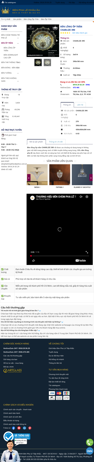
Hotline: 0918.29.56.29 (42, 2)
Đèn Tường (6, 73)
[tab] (67, 105)
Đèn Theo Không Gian (9, 79)
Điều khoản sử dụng (11, 420)
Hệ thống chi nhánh (86, 2)
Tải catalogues (10, 2)
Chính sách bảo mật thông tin (14, 424)
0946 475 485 (6, 169)
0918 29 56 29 (13, 166)
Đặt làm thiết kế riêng (57, 382)
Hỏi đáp (72, 2)
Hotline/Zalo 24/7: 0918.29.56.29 (16, 348)
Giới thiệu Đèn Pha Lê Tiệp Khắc (61, 348)
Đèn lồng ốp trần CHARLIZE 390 (40, 147)
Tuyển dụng (60, 2)
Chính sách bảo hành (11, 413)
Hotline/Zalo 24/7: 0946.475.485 (16, 352)
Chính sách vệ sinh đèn (12, 417)
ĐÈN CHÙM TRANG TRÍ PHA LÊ (10, 36)
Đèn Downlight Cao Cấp (11, 56)
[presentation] (28, 177)
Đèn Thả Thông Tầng (10, 62)
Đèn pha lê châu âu (48, 459)
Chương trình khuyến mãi (59, 374)
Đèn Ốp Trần (7, 43)
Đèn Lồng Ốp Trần (9, 49)
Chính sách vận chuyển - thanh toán (17, 409)
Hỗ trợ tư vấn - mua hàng (13, 363)
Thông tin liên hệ (55, 363)
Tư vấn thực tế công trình (58, 378)
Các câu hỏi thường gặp (12, 356)
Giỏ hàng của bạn (10, 359)
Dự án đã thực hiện (56, 356)
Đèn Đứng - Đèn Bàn (10, 67)
